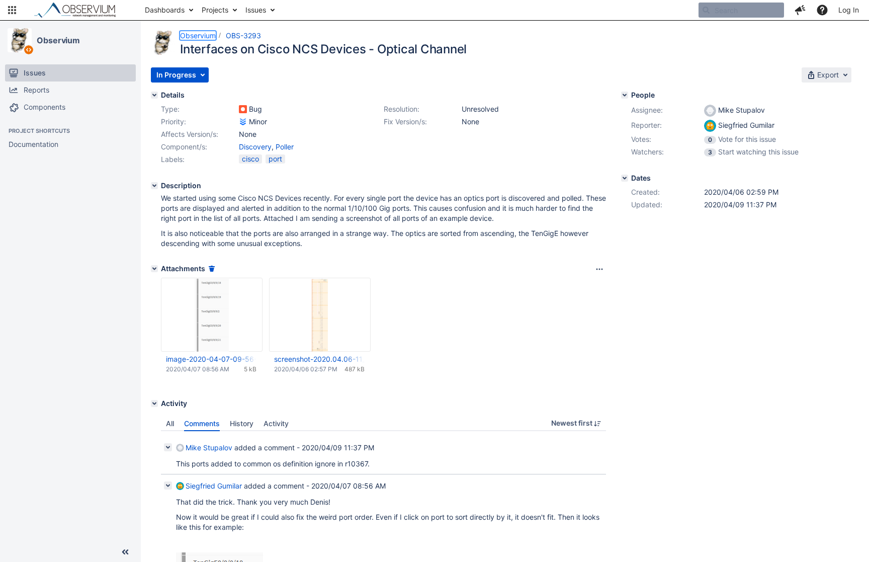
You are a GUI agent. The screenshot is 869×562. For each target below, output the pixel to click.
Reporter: (646, 125)
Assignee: (647, 110)
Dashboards (165, 10)
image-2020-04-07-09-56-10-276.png (211, 359)
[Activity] (154, 403)
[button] (12, 10)
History (241, 423)
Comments (202, 423)
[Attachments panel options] (599, 269)
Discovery (255, 146)
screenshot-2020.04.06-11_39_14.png (319, 359)
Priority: (173, 121)
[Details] (154, 95)
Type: (170, 109)
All (170, 423)
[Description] (154, 185)
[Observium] (20, 40)
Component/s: (184, 146)
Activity (276, 423)
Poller (285, 146)
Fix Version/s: (405, 121)
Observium (58, 40)
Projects (215, 10)
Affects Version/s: (189, 134)
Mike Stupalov (209, 447)
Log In (848, 10)
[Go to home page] (79, 10)
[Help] (822, 10)
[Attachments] (154, 268)
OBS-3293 (243, 35)
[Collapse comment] (168, 447)
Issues (255, 10)
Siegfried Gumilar (214, 485)
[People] (624, 95)
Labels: (173, 159)
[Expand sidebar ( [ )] (125, 551)
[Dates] (624, 178)
